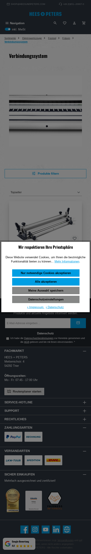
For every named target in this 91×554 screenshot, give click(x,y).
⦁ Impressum (35, 307)
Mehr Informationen (67, 261)
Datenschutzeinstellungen (46, 299)
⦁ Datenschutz (55, 307)
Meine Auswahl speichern (45, 290)
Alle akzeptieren (46, 281)
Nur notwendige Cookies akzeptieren (46, 273)
